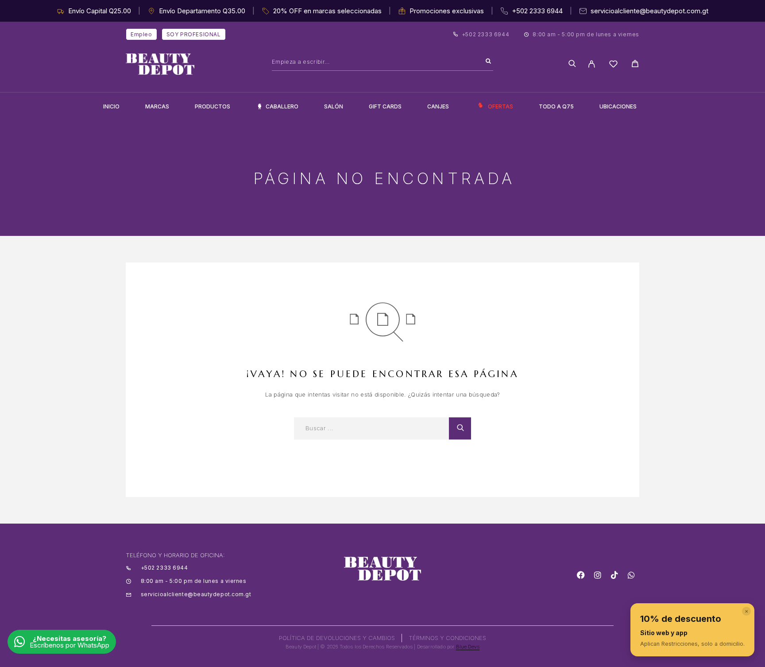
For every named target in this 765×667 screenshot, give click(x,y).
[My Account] (592, 64)
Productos (212, 106)
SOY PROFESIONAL (193, 34)
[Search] (488, 61)
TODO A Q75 (556, 106)
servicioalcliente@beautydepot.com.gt (649, 11)
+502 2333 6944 (537, 11)
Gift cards (385, 106)
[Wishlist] (613, 65)
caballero (282, 106)
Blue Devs (468, 647)
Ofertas (500, 106)
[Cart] (635, 65)
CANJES (438, 106)
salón (333, 106)
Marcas (157, 106)
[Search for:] (371, 428)
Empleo (141, 34)
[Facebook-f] (581, 575)
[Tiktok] (614, 575)
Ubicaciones (618, 106)
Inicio (111, 106)
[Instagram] (598, 575)
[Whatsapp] (631, 575)
